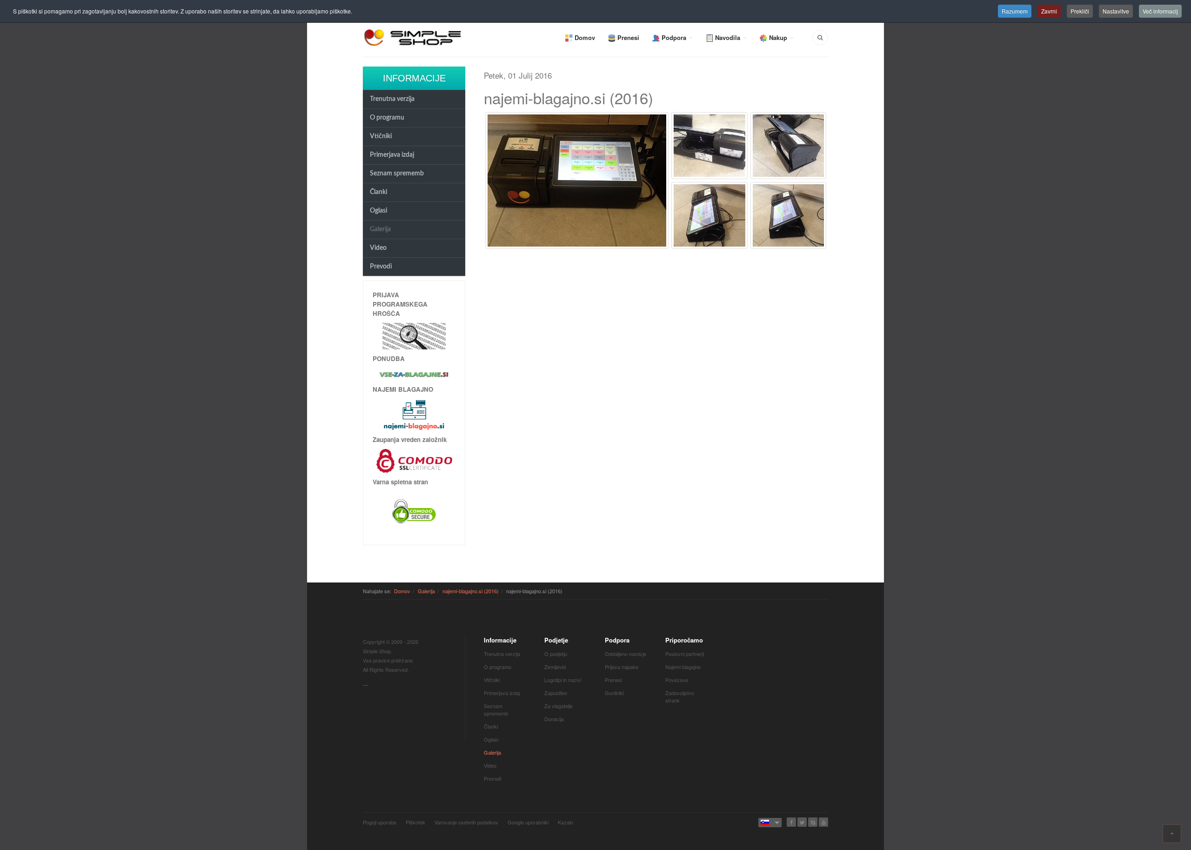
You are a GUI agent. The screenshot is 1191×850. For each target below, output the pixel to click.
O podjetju (555, 653)
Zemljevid (555, 666)
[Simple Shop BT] (414, 335)
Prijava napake (621, 666)
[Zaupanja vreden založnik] (414, 459)
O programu (387, 117)
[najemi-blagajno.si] (414, 414)
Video (378, 248)
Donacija (554, 719)
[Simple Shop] (413, 37)
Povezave (676, 679)
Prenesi (613, 679)
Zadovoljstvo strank (679, 696)
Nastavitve (1116, 11)
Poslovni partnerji (684, 653)
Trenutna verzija (392, 99)
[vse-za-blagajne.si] (414, 374)
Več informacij (1160, 11)
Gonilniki (614, 692)
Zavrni (1049, 11)
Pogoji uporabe (379, 822)
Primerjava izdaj (392, 155)
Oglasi (378, 210)
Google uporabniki (528, 822)
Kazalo (565, 822)
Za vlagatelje (558, 705)
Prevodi (381, 266)
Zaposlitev (556, 692)
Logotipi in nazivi (562, 679)
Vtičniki (381, 136)
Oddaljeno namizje (625, 653)
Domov (402, 591)
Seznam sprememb (397, 173)
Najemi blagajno (683, 666)
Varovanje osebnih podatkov (466, 822)
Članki (378, 192)
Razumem (1015, 11)
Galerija (380, 229)
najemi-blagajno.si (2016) (470, 591)
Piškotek (415, 822)
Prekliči (1080, 11)
